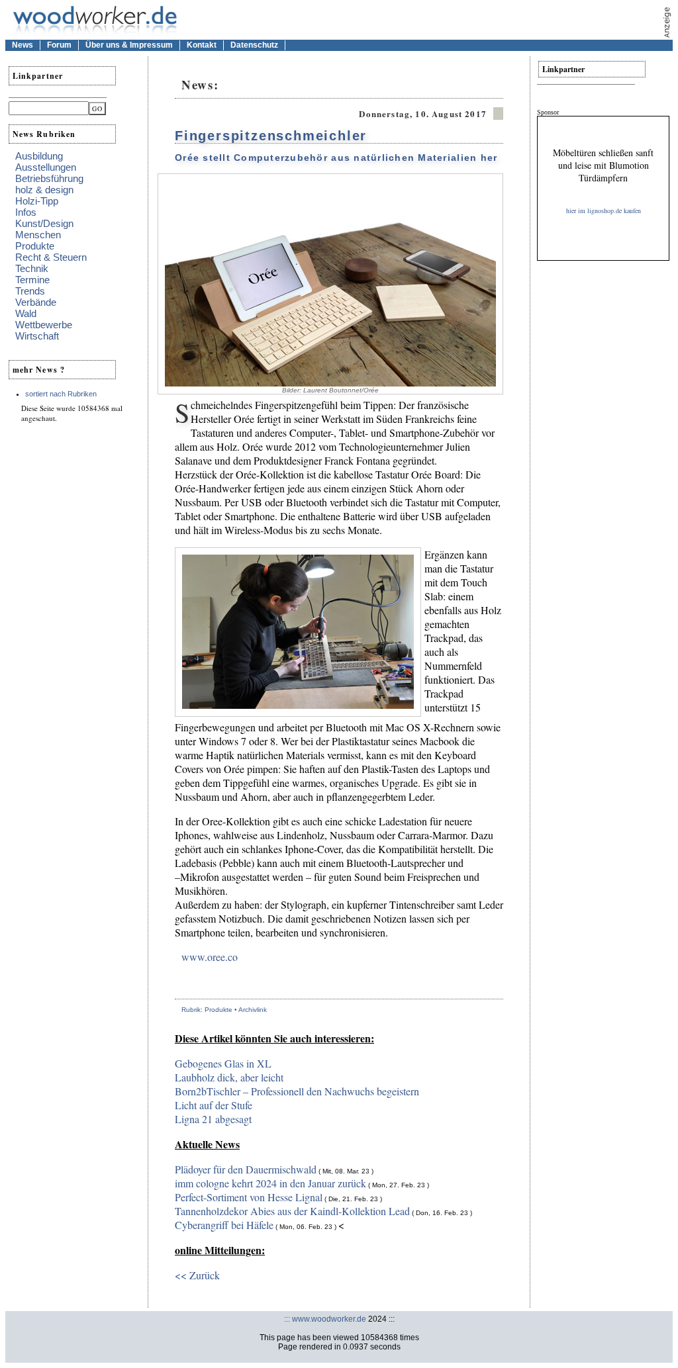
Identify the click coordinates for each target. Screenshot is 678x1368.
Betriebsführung (49, 178)
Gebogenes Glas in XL (223, 1063)
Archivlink (252, 1009)
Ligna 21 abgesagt (213, 1119)
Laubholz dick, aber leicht (229, 1077)
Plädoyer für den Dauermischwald (245, 1169)
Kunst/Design (44, 223)
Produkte (34, 245)
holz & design (44, 189)
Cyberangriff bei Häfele (224, 1225)
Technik (31, 268)
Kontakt (202, 45)
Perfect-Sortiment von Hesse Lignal (248, 1197)
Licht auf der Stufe (213, 1105)
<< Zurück (197, 1275)
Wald (25, 313)
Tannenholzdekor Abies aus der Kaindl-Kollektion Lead (292, 1211)
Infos (25, 212)
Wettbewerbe (43, 324)
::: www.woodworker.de (325, 1319)
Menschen (38, 234)
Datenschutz (254, 45)
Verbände (35, 302)
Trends (30, 290)
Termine (32, 279)
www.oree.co (209, 957)
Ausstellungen (45, 167)
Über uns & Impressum (129, 45)
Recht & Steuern (51, 257)
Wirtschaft (37, 336)
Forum (59, 45)
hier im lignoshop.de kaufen (603, 210)
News (22, 45)
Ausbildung (39, 155)
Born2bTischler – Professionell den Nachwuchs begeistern (297, 1091)
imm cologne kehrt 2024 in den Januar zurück (270, 1183)
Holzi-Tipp (36, 200)
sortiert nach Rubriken (61, 394)
